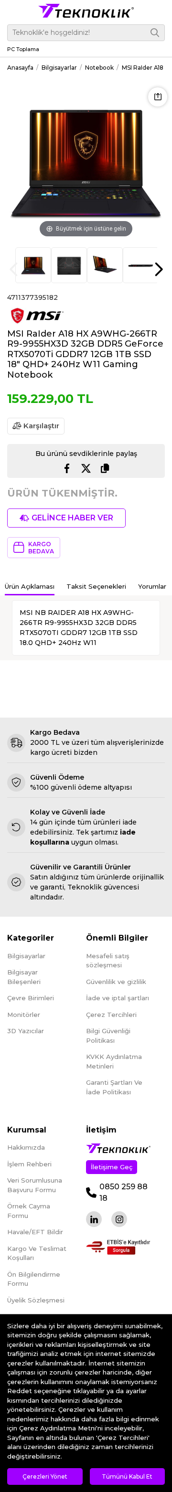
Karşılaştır (40, 425)
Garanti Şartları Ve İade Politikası (114, 1087)
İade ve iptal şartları (117, 998)
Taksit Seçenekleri (96, 586)
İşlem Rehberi (29, 1164)
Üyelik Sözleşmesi (35, 1300)
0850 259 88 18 (123, 1192)
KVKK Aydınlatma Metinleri (114, 1061)
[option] (33, 265)
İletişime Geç (111, 1167)
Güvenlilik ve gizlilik (116, 981)
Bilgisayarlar (59, 67)
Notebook (99, 67)
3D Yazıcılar (25, 1031)
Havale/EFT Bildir (35, 1232)
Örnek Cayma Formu (28, 1210)
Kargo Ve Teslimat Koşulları (36, 1253)
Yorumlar (152, 586)
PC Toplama (23, 49)
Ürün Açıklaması (29, 586)
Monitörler (23, 1014)
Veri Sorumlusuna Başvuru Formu (34, 1185)
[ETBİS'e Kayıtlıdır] (118, 1247)
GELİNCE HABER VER (72, 517)
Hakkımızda (26, 1147)
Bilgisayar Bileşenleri (24, 976)
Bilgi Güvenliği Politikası (108, 1035)
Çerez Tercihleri (111, 1014)
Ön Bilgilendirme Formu (33, 1279)
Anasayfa (20, 67)
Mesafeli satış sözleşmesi (107, 960)
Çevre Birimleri (30, 998)
